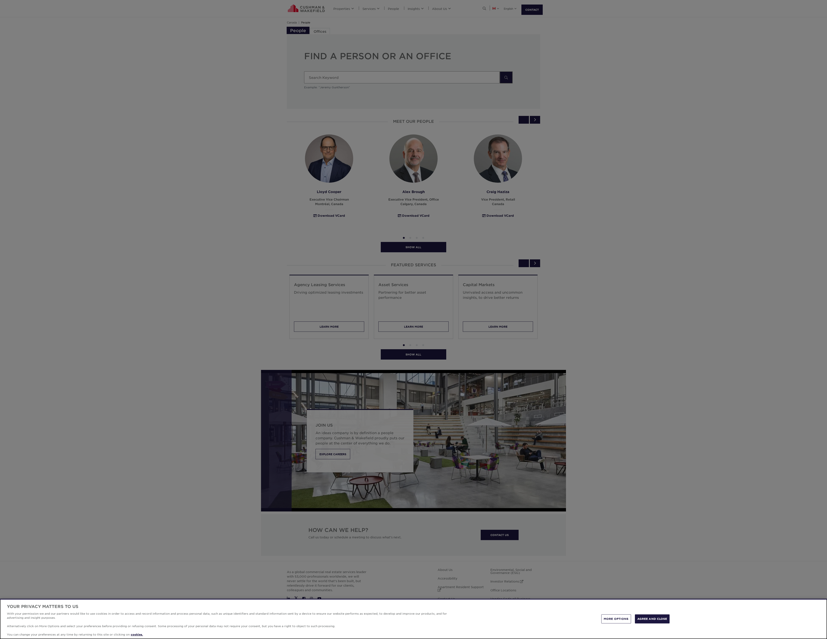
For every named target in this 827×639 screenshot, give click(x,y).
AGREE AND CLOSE (652, 618)
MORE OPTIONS (616, 618)
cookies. (137, 634)
